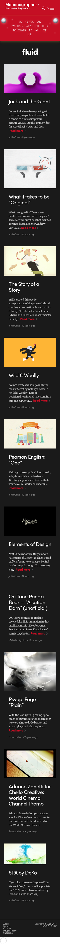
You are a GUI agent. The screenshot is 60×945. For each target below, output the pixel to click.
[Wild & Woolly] (30, 352)
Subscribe (7, 933)
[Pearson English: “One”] (30, 433)
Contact (7, 928)
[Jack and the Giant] (30, 78)
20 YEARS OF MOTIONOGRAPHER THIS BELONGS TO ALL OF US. (30, 28)
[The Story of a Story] (30, 261)
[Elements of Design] (30, 521)
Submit (6, 926)
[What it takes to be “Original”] (30, 168)
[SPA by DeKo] (30, 854)
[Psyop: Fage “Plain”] (30, 671)
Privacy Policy (9, 931)
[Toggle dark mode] (48, 8)
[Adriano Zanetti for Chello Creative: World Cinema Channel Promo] (30, 763)
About (6, 924)
